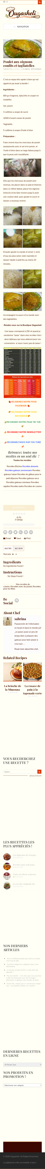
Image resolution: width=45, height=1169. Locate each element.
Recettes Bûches (14, 466)
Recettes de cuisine (33, 486)
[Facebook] (17, 601)
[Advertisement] (22, 733)
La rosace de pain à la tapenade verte (32, 689)
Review (19, 548)
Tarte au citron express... (25, 874)
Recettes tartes (17, 486)
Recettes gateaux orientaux (18, 482)
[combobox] (22, 1085)
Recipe (8, 548)
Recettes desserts (30, 466)
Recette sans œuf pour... (24, 864)
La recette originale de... (24, 883)
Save (18, 538)
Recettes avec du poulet (21, 586)
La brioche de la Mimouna (12, 687)
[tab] (8, 549)
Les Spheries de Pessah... (25, 855)
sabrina (27, 69)
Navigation (23, 26)
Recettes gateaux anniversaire (18, 470)
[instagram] (7, 2)
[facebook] (4, 2)
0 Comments (37, 69)
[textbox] (22, 1085)
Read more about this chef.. (26, 649)
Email (8, 538)
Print (28, 538)
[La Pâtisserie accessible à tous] (22, 18)
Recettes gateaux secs (29, 478)
